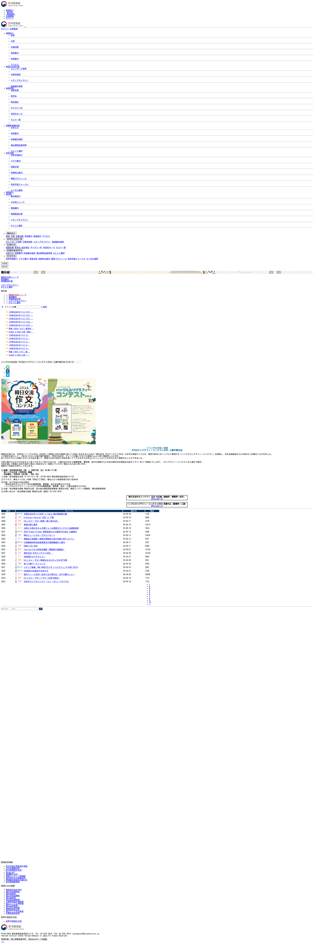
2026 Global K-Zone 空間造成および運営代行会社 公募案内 (50, 532)
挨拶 (13, 35)
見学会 (14, 96)
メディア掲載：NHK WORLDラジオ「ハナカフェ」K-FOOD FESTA (51, 567)
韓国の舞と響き (31, 525)
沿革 (13, 41)
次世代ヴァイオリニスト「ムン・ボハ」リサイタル (46, 582)
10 (150, 602)
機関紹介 (11, 233)
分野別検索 (16, 74)
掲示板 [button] (9, 194)
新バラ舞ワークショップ (34, 564)
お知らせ (15, 127)
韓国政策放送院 (13, 909)
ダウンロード (157, 499)
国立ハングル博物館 (15, 904)
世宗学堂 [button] (10, 153)
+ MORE (44, 307)
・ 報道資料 (11, 297)
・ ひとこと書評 (13, 303)
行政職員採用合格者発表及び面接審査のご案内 (44, 542)
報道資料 (11, 14)
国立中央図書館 (13, 896)
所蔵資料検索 (17, 139)
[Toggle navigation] (25, 27)
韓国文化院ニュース (10, 277)
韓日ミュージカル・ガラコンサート (39, 535)
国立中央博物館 (13, 892)
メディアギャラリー (19, 80)
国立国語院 (11, 894)
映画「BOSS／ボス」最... (19, 352)
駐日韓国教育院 (13, 882)
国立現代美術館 (13, 907)
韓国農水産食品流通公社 (16, 880)
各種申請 (11, 244)
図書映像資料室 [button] (13, 126)
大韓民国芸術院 (13, 913)
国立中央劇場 (12, 905)
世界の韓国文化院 (14, 921)
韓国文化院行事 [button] (13, 67)
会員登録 (10, 16)
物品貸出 (15, 102)
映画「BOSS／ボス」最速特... (21, 328)
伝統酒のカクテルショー (34, 557)
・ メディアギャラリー (16, 301)
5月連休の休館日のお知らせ (36, 571)
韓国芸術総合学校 (14, 890)
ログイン (10, 18)
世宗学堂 (11, 256)
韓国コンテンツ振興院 (16, 876)
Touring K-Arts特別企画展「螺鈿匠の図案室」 (44, 549)
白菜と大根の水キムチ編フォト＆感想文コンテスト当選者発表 (51, 528)
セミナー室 (16, 120)
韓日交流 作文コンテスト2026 (38, 553)
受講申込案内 (17, 173)
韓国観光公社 (12, 874)
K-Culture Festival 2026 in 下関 (39, 517)
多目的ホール (17, 114)
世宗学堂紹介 (17, 155)
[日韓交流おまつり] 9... (19, 335)
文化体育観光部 (13, 868)
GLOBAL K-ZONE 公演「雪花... (21, 332)
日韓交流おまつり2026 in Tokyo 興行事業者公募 (45, 514)
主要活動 (15, 47)
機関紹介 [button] (10, 33)
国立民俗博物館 (13, 900)
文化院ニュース (18, 202)
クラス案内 (16, 161)
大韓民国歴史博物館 (15, 902)
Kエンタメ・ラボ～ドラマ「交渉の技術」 (42, 578)
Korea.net (10, 872)
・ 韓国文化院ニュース (16, 295)
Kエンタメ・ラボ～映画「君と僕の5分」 (41, 521)
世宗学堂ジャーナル (19, 184)
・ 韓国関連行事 (13, 299)
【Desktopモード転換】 (37, 939)
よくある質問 (17, 190)
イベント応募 (10, 307)
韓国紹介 (10, 10)
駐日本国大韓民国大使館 (16, 866)
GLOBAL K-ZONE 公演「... (19, 355)
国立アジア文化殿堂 (15, 911)
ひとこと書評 (17, 151)
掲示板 (10, 12)
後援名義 (15, 90)
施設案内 (15, 53)
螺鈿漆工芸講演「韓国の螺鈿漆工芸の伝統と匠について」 (49, 539)
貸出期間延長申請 (18, 145)
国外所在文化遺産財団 (16, 878)
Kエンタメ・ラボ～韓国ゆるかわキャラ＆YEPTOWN (45, 560)
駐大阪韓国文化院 (14, 870)
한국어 (22, 29)
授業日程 (15, 167)
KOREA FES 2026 (31, 546)
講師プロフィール (18, 179)
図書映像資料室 (14, 250)
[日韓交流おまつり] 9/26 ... (21, 322)
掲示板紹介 (16, 196)
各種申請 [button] (10, 88)
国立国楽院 (11, 898)
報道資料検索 (17, 86)
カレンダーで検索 (18, 69)
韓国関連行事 (17, 214)
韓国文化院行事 (14, 239)
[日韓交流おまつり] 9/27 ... (21, 312)
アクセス (15, 65)
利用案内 (15, 59)
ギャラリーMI (17, 108)
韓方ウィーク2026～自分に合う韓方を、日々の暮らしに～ (49, 574)
